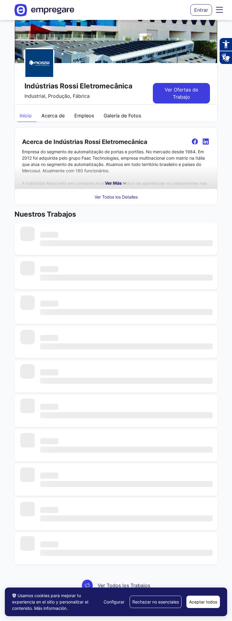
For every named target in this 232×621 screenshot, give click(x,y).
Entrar (201, 10)
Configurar (114, 601)
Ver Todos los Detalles (116, 196)
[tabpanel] (116, 364)
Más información (50, 608)
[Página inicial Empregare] (44, 10)
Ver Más (114, 183)
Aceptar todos (203, 601)
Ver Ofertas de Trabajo (181, 93)
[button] (219, 10)
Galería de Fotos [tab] (122, 116)
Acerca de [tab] (53, 116)
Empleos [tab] (84, 116)
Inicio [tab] (26, 116)
